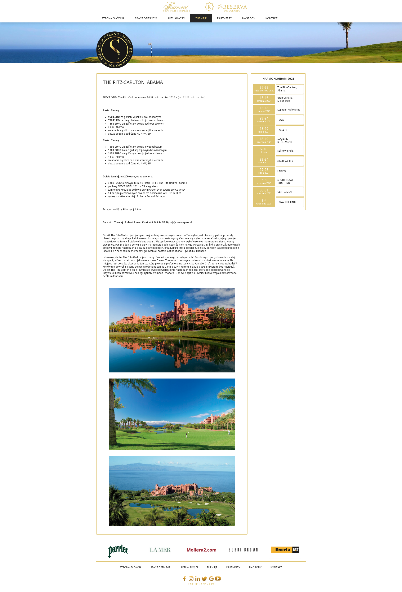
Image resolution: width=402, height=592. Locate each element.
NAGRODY (248, 18)
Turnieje (201, 18)
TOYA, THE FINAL (287, 202)
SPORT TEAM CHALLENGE (285, 181)
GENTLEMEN (284, 191)
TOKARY (282, 130)
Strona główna (113, 18)
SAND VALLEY (285, 161)
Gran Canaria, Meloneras (285, 99)
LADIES (281, 171)
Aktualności (176, 18)
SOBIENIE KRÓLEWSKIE (284, 140)
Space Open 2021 (146, 18)
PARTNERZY (224, 18)
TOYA (280, 119)
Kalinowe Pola (285, 150)
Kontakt (271, 18)
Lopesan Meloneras (288, 109)
